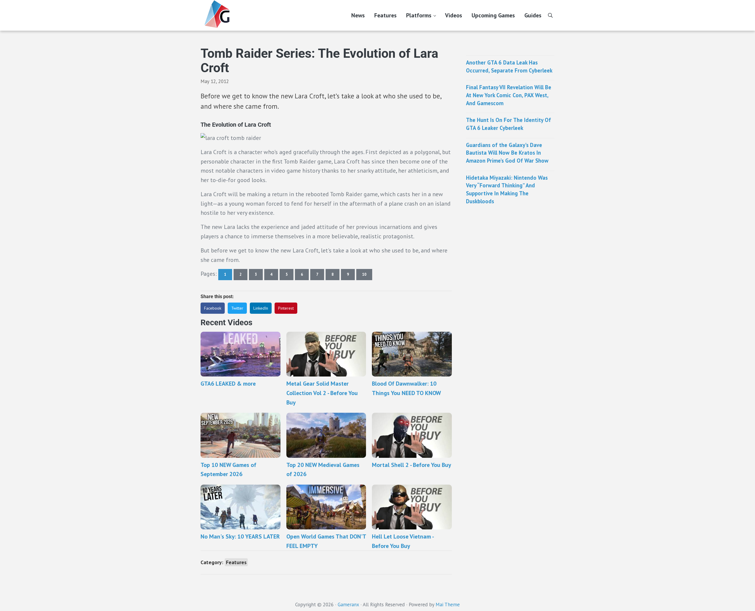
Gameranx (348, 604)
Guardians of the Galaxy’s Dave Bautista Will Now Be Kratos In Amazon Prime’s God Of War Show (507, 152)
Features (236, 562)
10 (367, 275)
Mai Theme (448, 604)
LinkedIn (260, 308)
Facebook (212, 308)
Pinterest (286, 308)
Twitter (237, 308)
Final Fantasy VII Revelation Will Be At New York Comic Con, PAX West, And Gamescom (508, 95)
